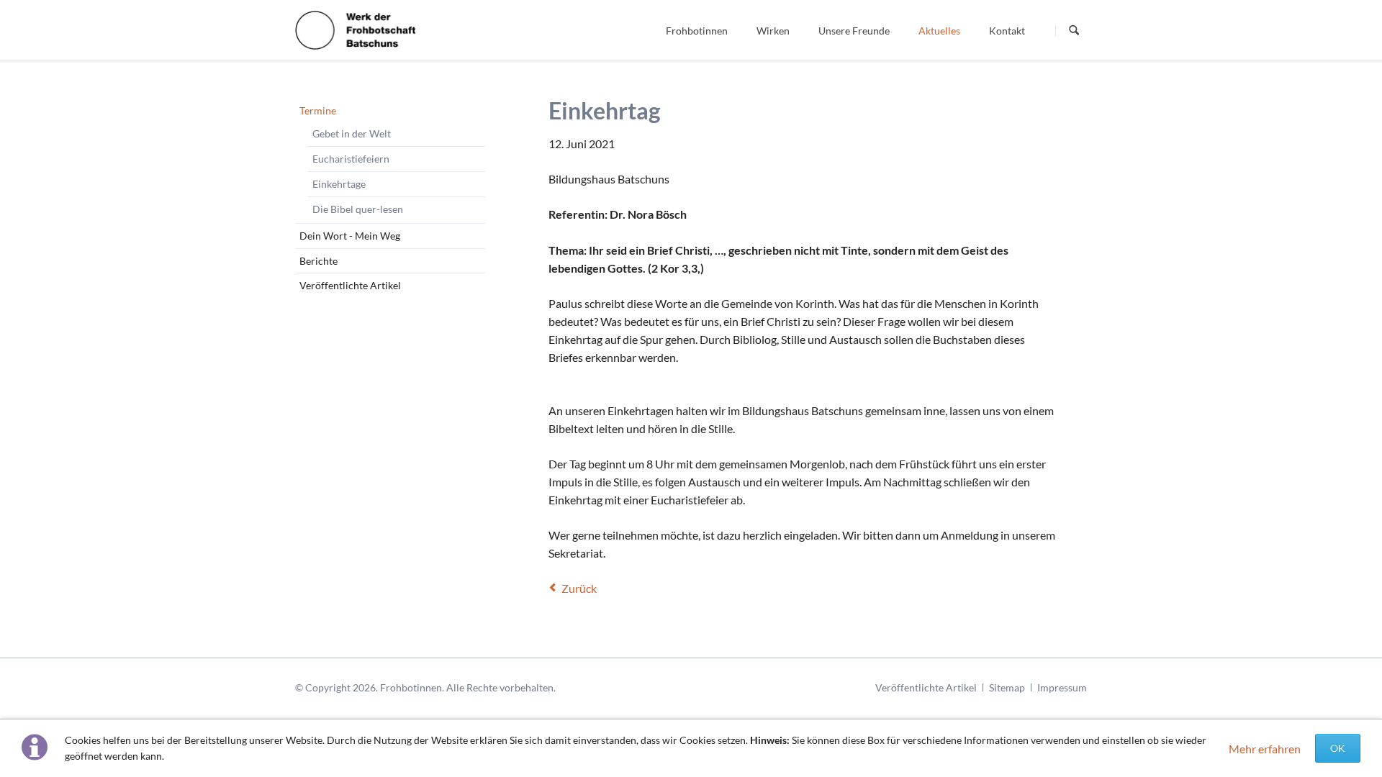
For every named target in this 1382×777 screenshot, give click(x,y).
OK (1337, 748)
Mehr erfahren (1265, 748)
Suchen (1074, 31)
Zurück (579, 588)
